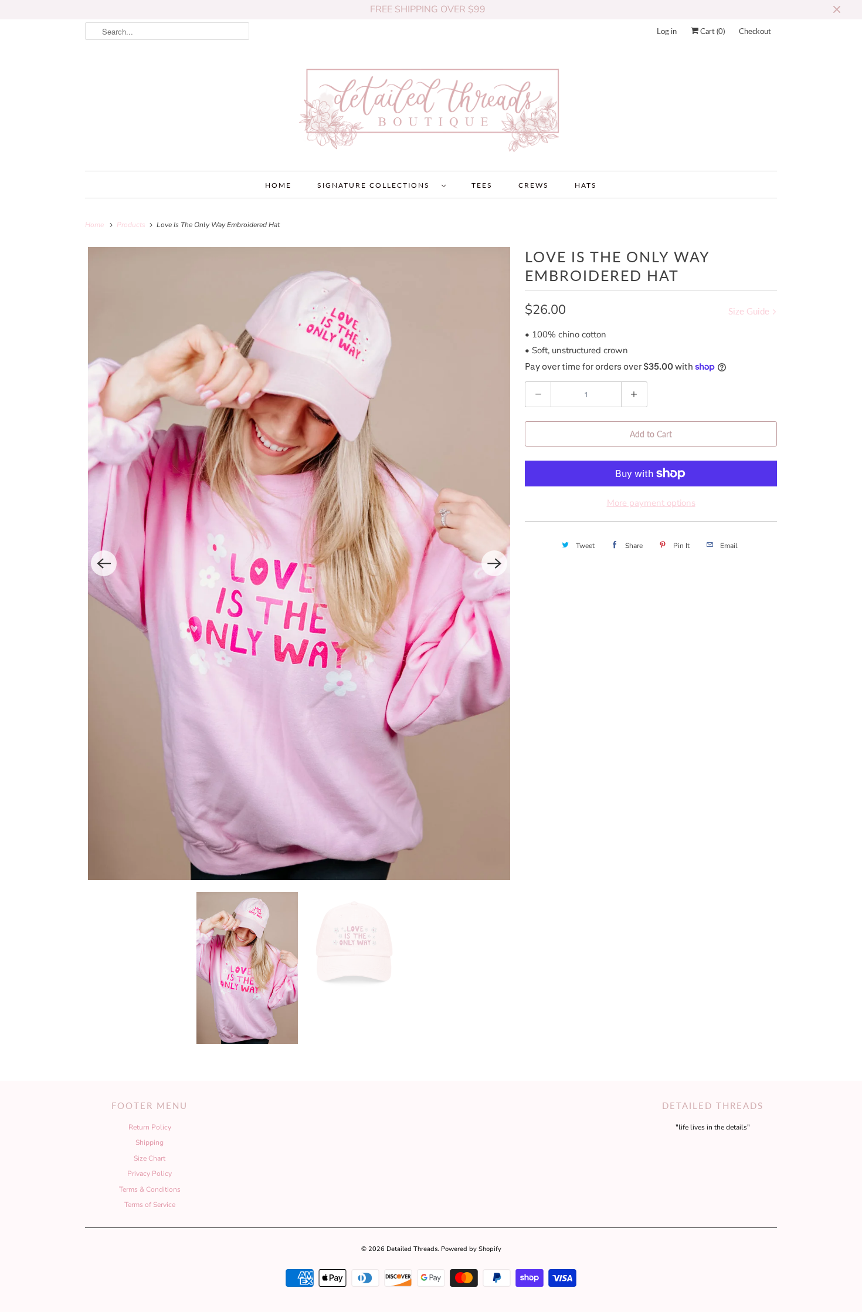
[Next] (494, 563)
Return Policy (149, 1127)
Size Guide (750, 311)
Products (132, 224)
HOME (278, 185)
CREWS (533, 185)
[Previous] (104, 563)
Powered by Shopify (471, 1249)
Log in (667, 31)
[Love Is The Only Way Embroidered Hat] (299, 564)
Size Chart (149, 1158)
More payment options (651, 503)
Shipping (149, 1142)
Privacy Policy (149, 1173)
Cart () (711, 31)
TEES (482, 185)
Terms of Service (149, 1204)
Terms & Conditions (150, 1189)
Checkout (755, 31)
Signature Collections (376, 185)
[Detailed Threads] (431, 109)
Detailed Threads (411, 1249)
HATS (586, 185)
